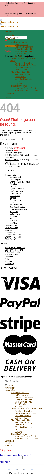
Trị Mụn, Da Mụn (21, 44)
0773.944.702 (19, 148)
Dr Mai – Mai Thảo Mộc (20, 182)
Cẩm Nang (9, 93)
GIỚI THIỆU (10, 35)
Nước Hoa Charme (19, 86)
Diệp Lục (18, 83)
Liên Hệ (8, 97)
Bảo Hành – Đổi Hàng (14, 250)
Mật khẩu (5, 462)
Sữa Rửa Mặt (20, 54)
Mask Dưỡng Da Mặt (23, 51)
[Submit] (6, 40)
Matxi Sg (13, 221)
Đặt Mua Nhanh (11, 254)
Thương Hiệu (10, 175)
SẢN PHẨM (10, 39)
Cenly (12, 202)
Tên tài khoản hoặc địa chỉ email (15, 455)
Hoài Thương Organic (19, 209)
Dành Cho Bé (20, 77)
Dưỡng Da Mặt (11, 225)
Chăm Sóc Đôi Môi (13, 237)
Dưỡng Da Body (11, 228)
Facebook (9, 257)
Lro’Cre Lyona (15, 179)
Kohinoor (13, 216)
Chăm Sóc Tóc (21, 70)
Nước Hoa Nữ (15, 193)
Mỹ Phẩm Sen (16, 205)
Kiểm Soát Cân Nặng (23, 74)
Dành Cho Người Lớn (23, 79)
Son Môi (18, 56)
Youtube (8, 261)
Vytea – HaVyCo (17, 189)
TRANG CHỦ (10, 31)
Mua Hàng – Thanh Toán (15, 247)
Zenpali (13, 198)
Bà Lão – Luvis (16, 200)
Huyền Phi (14, 212)
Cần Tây (18, 81)
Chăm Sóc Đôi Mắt (23, 67)
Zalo (7, 259)
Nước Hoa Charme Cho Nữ (26, 88)
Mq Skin (13, 223)
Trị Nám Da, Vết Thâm (24, 47)
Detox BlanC (15, 214)
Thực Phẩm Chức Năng (21, 72)
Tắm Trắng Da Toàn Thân (25, 65)
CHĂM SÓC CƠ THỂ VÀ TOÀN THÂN (26, 409)
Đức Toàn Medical (17, 207)
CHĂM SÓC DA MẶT (20, 42)
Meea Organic (16, 177)
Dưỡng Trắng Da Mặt (23, 49)
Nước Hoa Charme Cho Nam (26, 90)
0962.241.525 (19, 150)
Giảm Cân (9, 230)
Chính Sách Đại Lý (12, 252)
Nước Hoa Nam (16, 191)
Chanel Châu (15, 195)
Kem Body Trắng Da (23, 63)
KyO (11, 218)
